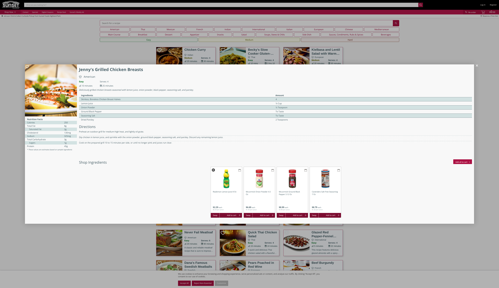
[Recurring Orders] (240, 170)
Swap (215, 215)
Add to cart (231, 215)
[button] (226, 190)
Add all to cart (461, 162)
